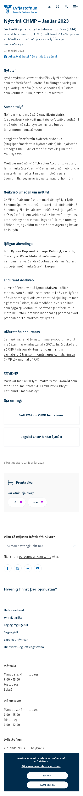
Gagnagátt (11, 632)
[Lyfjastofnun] (17, 7)
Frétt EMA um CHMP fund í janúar (42, 415)
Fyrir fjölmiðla (13, 617)
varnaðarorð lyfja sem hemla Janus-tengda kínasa (39, 354)
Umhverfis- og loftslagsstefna (24, 647)
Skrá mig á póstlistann (74, 546)
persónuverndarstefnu (35, 556)
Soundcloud (28, 568)
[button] (17, 502)
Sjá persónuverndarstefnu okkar (41, 766)
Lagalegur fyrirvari (16, 639)
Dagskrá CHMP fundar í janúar (41, 437)
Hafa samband (14, 610)
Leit (66, 6)
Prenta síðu (24, 482)
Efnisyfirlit (75, 6)
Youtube (38, 568)
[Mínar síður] (57, 6)
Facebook (8, 568)
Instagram (18, 568)
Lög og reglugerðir (16, 625)
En (49, 7)
